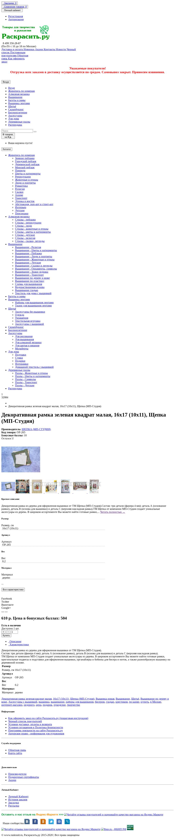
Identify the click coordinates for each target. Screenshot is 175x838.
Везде (11, 87)
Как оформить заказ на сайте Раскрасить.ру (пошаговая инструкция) (48, 718)
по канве (134, 701)
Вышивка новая (105, 698)
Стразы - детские (25, 235)
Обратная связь (17, 750)
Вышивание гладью (26, 290)
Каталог (7, 149)
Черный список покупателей (25, 721)
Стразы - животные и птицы (31, 228)
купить (145, 701)
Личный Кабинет (18, 796)
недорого (29, 704)
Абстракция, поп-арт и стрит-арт (34, 204)
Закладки (13, 802)
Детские (20, 210)
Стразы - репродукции (28, 222)
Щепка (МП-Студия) (82, 698)
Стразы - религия (25, 238)
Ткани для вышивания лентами (33, 305)
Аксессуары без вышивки (30, 311)
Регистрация (15, 16)
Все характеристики (13, 589)
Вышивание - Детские (28, 262)
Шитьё (12, 106)
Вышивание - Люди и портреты (33, 256)
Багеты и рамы (16, 100)
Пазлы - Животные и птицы (31, 373)
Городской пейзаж (25, 161)
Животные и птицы (26, 179)
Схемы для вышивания (28, 284)
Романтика (21, 185)
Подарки (20, 360)
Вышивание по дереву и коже (32, 277)
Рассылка (13, 805)
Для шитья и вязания (27, 345)
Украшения (21, 317)
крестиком (122, 701)
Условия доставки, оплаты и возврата (30, 724)
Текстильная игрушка (27, 320)
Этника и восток (25, 201)
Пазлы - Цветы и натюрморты (32, 376)
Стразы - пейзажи (25, 219)
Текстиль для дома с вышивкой (33, 293)
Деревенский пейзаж (27, 164)
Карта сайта (15, 753)
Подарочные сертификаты (23, 777)
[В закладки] (2, 611)
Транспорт (21, 198)
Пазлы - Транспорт (26, 382)
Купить (6, 635)
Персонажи (21, 213)
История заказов (17, 799)
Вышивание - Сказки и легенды (33, 265)
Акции (12, 780)
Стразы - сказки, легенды (30, 241)
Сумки (19, 357)
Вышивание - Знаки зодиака (31, 271)
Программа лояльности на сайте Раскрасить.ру (35, 730)
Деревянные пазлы (19, 121)
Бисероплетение (17, 112)
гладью (110, 701)
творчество (73, 704)
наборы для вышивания (79, 701)
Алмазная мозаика (19, 94)
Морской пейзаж (25, 167)
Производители (17, 774)
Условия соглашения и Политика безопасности (35, 727)
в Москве (155, 701)
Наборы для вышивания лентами (34, 302)
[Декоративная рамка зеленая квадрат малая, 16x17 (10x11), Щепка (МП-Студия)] (20, 478)
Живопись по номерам (21, 91)
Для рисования (23, 336)
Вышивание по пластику (29, 281)
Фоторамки (21, 363)
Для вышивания (24, 339)
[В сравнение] (6, 611)
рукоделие (60, 704)
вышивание (57, 701)
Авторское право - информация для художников (36, 733)
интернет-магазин (11, 704)
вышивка (44, 701)
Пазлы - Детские (24, 385)
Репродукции (23, 176)
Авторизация (16, 19)
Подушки (20, 354)
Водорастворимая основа (29, 287)
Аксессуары (15, 115)
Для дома (13, 118)
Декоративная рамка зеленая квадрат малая (26, 698)
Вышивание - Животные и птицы (35, 259)
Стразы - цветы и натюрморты (33, 231)
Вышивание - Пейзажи (28, 253)
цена (38, 704)
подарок (47, 704)
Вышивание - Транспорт (29, 274)
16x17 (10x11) (61, 698)
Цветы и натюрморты (28, 173)
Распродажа (15, 124)
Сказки (19, 192)
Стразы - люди (23, 225)
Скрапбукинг (16, 109)
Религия (20, 188)
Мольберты (21, 348)
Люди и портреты (25, 182)
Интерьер (20, 207)
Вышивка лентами (19, 103)
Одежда (19, 314)
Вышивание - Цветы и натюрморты (36, 250)
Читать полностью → (112, 512)
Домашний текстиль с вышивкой (34, 367)
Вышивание (15, 97)
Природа (20, 170)
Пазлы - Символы (25, 379)
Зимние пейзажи (25, 158)
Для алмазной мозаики (28, 342)
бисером (100, 701)
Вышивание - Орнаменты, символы (36, 268)
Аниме (19, 195)
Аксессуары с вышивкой (29, 324)
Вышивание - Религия (28, 247)
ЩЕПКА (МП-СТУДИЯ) (36, 429)
